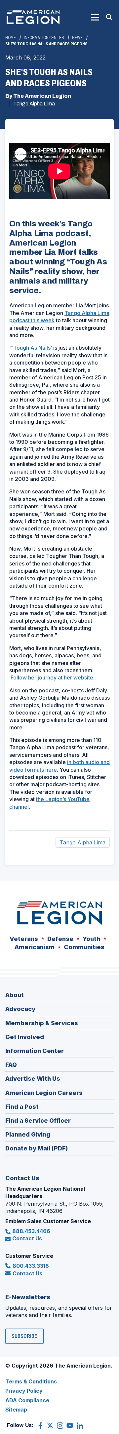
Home (10, 37)
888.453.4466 (31, 1231)
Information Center (44, 37)
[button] (95, 17)
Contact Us (27, 1238)
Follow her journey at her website (52, 677)
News (77, 37)
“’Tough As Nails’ (30, 347)
